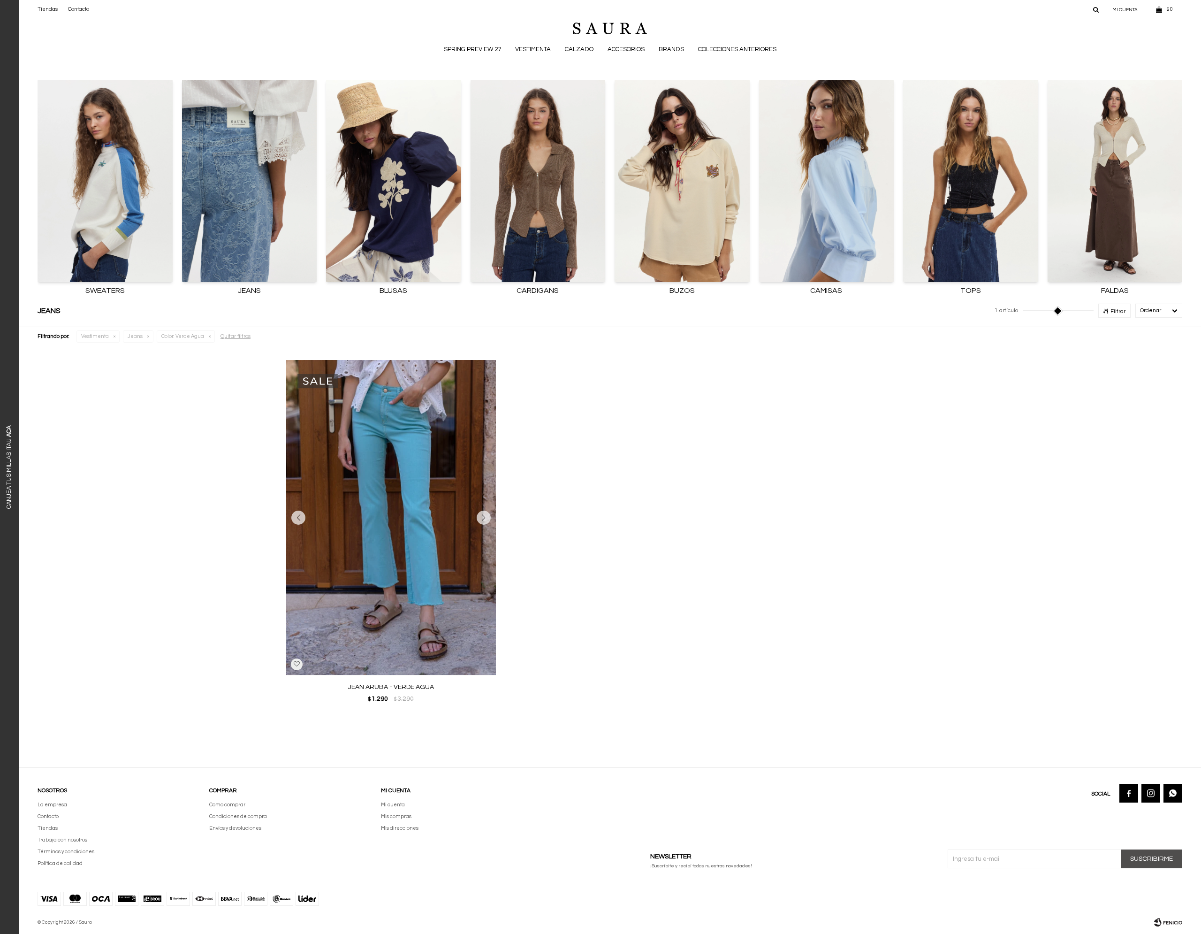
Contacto (78, 9)
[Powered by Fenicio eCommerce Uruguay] (1168, 922)
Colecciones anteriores (737, 49)
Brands (671, 49)
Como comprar (227, 804)
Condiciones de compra (238, 816)
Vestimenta (533, 49)
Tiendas (48, 9)
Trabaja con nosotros (62, 839)
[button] (1096, 9)
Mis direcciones (399, 828)
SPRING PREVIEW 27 (472, 49)
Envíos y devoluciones (235, 828)
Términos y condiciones (66, 851)
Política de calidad (60, 863)
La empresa (52, 804)
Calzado (579, 49)
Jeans (135, 336)
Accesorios (626, 49)
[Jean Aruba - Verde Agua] (391, 517)
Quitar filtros (235, 336)
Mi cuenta (393, 804)
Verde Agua (182, 336)
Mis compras (396, 816)
